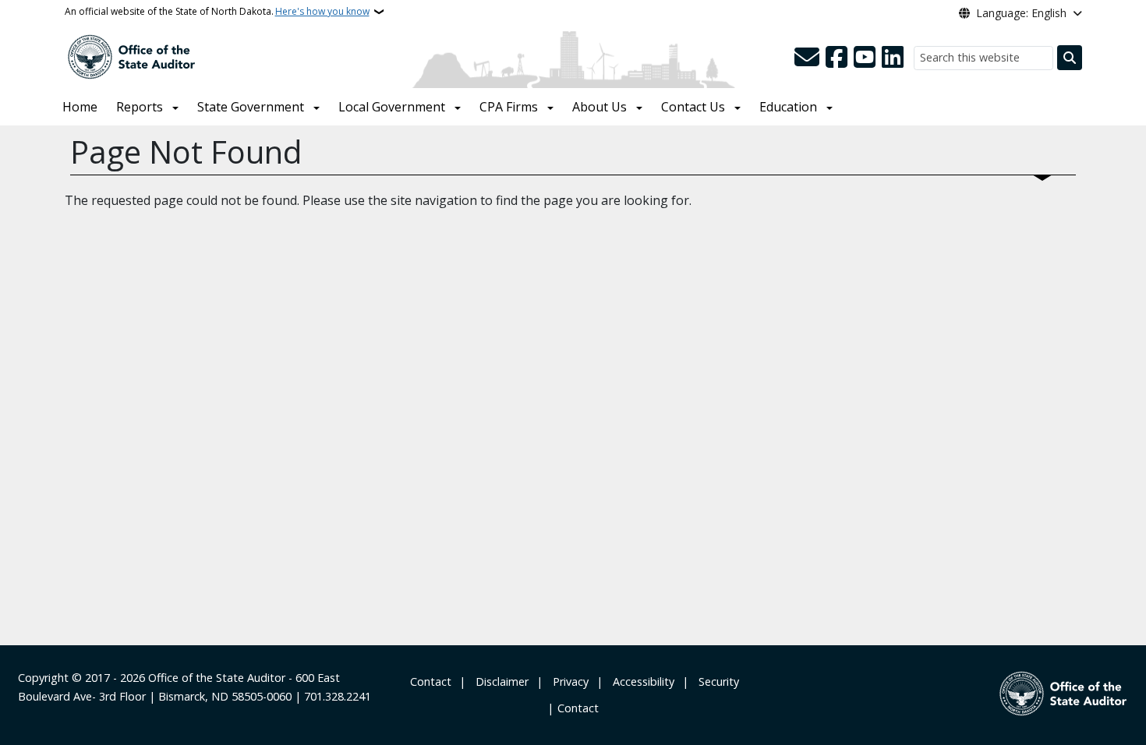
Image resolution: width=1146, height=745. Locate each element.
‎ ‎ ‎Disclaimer (499, 681)
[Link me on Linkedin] (893, 57)
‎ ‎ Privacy (567, 681)
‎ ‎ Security (715, 681)
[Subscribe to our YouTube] (864, 57)
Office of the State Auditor (216, 677)
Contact (578, 708)
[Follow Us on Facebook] (836, 57)
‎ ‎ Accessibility (640, 681)
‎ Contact (429, 681)
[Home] (131, 55)
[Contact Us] (806, 57)
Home (79, 106)
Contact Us (693, 106)
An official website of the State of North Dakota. (217, 11)
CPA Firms (508, 106)
